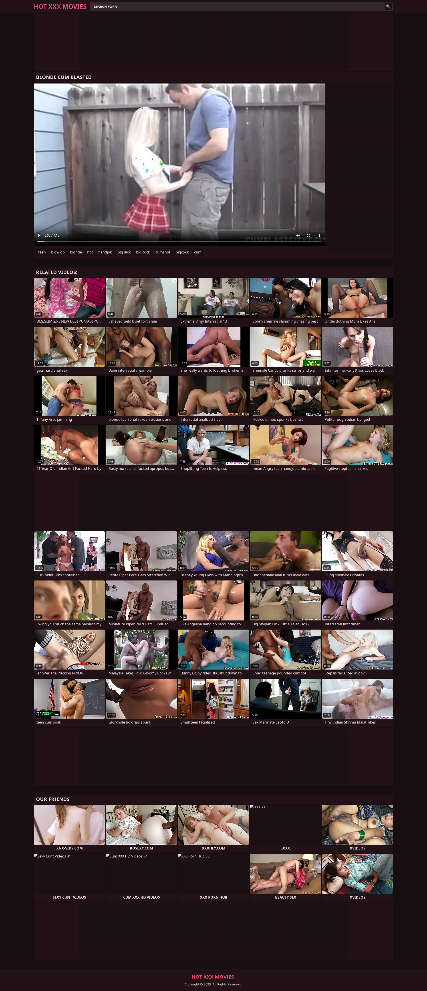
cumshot (162, 252)
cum (197, 252)
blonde (76, 252)
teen (42, 252)
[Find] (388, 6)
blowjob (58, 252)
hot (90, 252)
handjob (105, 252)
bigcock (182, 252)
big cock (143, 252)
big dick (124, 252)
